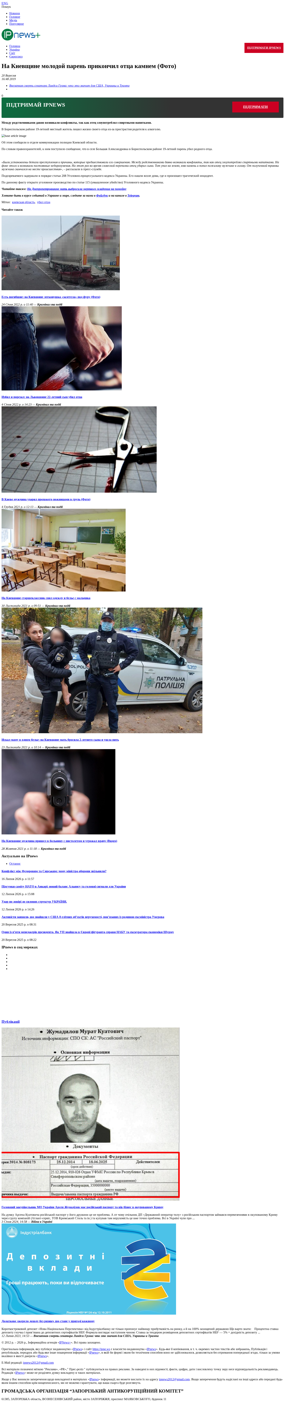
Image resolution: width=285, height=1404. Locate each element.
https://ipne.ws (101, 1349)
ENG (5, 3)
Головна (14, 46)
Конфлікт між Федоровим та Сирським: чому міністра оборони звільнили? (54, 871)
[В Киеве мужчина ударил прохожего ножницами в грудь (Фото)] (79, 491)
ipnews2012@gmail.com (38, 1362)
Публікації (11, 1022)
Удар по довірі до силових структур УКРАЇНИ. (34, 901)
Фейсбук (102, 195)
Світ (12, 53)
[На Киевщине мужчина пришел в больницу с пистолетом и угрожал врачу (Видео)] (58, 833)
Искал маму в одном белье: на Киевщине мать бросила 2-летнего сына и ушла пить (60, 739)
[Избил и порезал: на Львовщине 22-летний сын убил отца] (62, 389)
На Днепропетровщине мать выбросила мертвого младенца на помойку (76, 189)
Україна (14, 49)
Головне (14, 16)
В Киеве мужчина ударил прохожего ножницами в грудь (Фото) (46, 499)
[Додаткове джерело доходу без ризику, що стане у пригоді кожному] (89, 1313)
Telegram (133, 195)
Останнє (15, 863)
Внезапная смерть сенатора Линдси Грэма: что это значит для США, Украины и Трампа (69, 85)
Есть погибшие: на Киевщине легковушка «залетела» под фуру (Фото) (51, 297)
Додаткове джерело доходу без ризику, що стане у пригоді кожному (48, 1321)
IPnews (77, 1349)
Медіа (13, 20)
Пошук (6, 6)
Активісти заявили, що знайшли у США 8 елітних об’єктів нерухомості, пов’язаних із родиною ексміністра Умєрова (83, 917)
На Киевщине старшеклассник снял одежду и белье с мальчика (46, 598)
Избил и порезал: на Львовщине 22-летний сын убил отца (42, 397)
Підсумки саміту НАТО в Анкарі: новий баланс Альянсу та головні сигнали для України (64, 886)
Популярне (16, 23)
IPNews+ (65, 1342)
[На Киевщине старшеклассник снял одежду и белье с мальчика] (64, 590)
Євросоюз (15, 56)
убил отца (43, 202)
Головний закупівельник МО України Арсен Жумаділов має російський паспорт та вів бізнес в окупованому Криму (82, 1207)
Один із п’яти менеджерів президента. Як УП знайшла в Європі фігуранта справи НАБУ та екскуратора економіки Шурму (88, 932)
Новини (14, 13)
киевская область (23, 202)
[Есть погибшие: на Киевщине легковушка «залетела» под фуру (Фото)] (61, 289)
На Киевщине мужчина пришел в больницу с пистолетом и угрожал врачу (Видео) (59, 841)
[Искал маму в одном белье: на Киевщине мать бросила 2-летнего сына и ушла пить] (102, 732)
